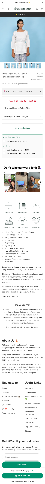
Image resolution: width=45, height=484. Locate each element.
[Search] (8, 8)
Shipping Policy (31, 407)
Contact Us (29, 423)
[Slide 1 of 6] (7, 65)
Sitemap (28, 431)
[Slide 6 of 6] (38, 65)
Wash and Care (31, 418)
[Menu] (3, 9)
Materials (5, 401)
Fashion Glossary (8, 413)
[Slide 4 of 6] (25, 65)
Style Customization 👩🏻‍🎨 (11, 396)
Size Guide (29, 388)
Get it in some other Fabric (17, 141)
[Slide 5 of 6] (32, 65)
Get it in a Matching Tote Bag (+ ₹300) (21, 153)
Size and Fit (6, 405)
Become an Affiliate (32, 403)
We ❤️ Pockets (8, 409)
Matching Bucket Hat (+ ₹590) (18, 150)
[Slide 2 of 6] (13, 65)
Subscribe (21, 465)
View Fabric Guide (22, 128)
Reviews (5, 388)
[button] (9, 182)
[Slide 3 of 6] (19, 65)
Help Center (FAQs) (32, 427)
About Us (5, 392)
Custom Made (30, 392)
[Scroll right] (40, 182)
